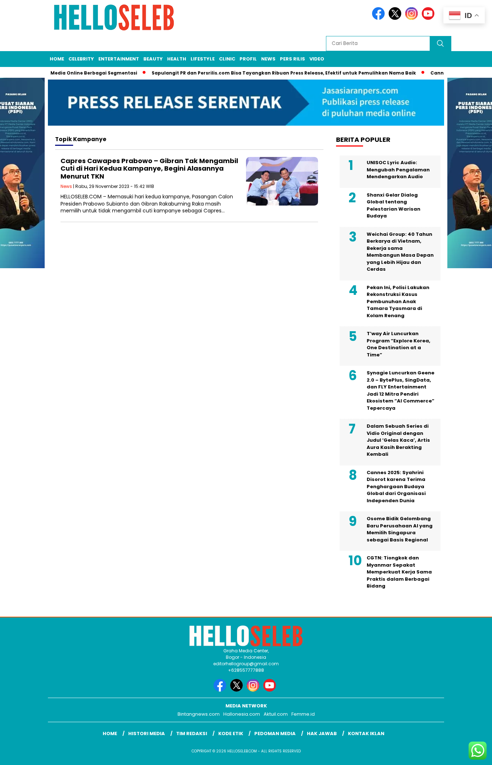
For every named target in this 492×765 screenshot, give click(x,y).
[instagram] (412, 18)
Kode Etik (230, 733)
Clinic (227, 58)
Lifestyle (203, 58)
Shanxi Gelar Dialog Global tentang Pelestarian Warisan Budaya (393, 206)
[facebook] (379, 18)
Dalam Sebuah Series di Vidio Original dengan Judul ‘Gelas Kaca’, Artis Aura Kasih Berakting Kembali (398, 440)
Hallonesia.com (241, 714)
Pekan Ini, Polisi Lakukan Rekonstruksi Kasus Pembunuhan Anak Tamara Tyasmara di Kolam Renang (398, 301)
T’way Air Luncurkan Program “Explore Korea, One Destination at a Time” (398, 344)
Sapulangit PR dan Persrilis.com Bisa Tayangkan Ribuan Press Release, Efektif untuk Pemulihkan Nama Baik (273, 73)
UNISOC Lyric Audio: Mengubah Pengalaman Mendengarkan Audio (398, 169)
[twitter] (396, 18)
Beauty (153, 58)
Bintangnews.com (199, 714)
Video (316, 58)
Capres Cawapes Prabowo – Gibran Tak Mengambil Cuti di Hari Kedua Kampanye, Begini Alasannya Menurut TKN (149, 168)
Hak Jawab (322, 733)
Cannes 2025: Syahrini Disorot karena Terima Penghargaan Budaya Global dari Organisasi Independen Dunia (396, 486)
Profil (248, 58)
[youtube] (429, 18)
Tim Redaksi (191, 733)
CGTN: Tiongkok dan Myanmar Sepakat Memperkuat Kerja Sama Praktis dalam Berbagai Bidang (399, 571)
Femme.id (303, 714)
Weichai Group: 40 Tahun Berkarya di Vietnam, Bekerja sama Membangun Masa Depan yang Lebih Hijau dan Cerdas (400, 252)
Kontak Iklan (366, 733)
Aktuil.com (276, 714)
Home (57, 58)
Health (176, 58)
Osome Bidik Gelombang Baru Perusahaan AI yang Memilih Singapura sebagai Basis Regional (400, 529)
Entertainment (118, 58)
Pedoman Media (275, 733)
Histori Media (146, 733)
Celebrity (81, 58)
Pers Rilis (292, 58)
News (268, 58)
